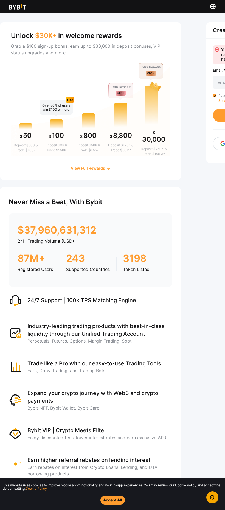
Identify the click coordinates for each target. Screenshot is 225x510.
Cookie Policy (36, 488)
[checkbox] (214, 95)
